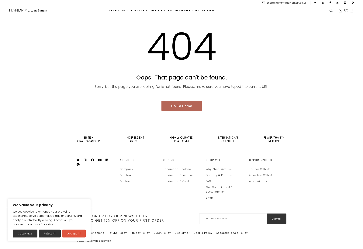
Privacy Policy (140, 233)
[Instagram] (87, 160)
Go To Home (181, 106)
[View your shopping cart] (352, 11)
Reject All (50, 233)
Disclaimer (182, 233)
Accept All (74, 233)
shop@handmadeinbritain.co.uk (286, 3)
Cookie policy (202, 233)
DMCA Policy (162, 233)
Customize (25, 233)
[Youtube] (101, 160)
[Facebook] (94, 160)
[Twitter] (80, 160)
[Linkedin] (108, 160)
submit (276, 218)
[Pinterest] (80, 165)
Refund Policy (117, 233)
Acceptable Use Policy (232, 233)
